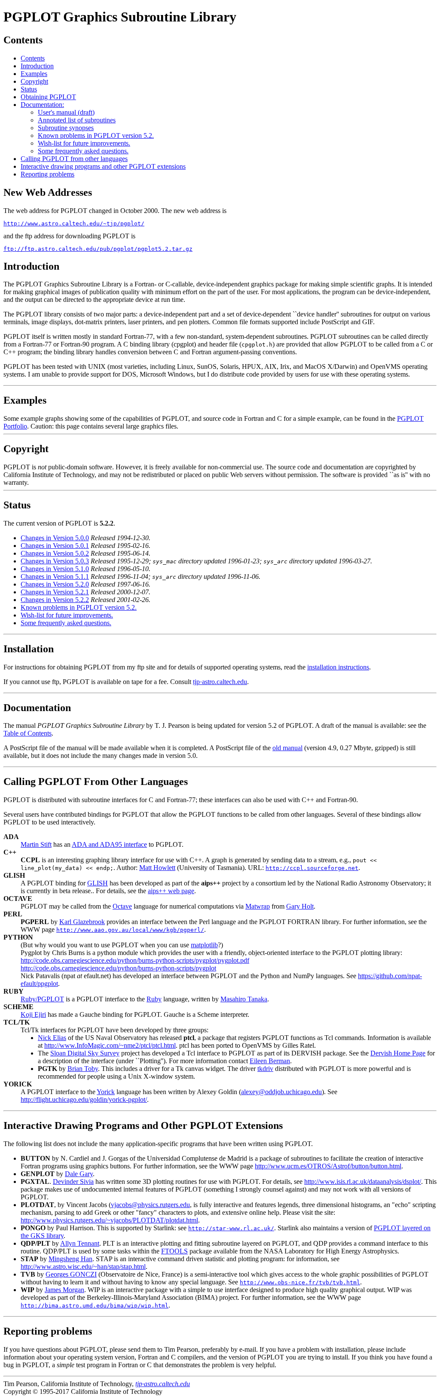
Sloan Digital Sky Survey (84, 1053)
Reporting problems (47, 174)
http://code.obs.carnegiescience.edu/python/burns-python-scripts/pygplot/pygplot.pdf (135, 960)
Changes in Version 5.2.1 (55, 592)
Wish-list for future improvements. (84, 143)
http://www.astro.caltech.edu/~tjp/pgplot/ (73, 223)
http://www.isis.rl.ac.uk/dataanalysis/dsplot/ (362, 1181)
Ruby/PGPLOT (42, 999)
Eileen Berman (270, 1060)
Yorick (106, 1091)
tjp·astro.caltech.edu (220, 681)
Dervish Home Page (397, 1053)
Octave (122, 906)
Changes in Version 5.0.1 (55, 545)
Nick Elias (52, 1037)
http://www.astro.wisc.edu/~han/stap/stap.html (83, 1266)
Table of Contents (27, 733)
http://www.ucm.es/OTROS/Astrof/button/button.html (328, 1166)
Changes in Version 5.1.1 (55, 576)
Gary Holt (300, 906)
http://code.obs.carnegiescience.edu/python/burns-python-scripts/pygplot (118, 968)
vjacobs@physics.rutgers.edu (150, 1204)
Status (29, 89)
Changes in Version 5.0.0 (55, 537)
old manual (287, 747)
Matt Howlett (157, 867)
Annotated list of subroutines (77, 120)
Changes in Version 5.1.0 (55, 568)
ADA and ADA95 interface (109, 844)
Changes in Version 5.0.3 (55, 561)
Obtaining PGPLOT (48, 96)
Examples (34, 73)
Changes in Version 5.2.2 (55, 599)
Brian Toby (82, 1068)
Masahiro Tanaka (243, 999)
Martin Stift (36, 844)
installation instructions (338, 667)
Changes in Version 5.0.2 (55, 553)
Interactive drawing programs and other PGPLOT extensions (103, 166)
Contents (33, 58)
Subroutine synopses (66, 127)
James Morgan (64, 1289)
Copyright (34, 81)
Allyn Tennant (79, 1243)
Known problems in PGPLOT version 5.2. (96, 135)
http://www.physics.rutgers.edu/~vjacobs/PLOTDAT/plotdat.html (109, 1220)
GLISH (97, 883)
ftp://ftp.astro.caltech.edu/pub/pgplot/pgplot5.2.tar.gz (97, 249)
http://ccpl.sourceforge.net (312, 868)
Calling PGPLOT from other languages (74, 158)
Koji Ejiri (33, 1014)
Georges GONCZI (71, 1274)
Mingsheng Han (70, 1258)
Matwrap (257, 906)
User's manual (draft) (66, 112)
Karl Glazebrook (82, 921)
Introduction (37, 66)
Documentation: (42, 104)
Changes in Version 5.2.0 (55, 584)
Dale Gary (79, 1173)
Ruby (154, 999)
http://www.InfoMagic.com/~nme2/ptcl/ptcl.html (110, 1045)
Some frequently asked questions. (83, 151)
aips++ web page (171, 890)
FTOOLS (174, 1251)
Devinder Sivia (73, 1181)
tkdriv (265, 1068)
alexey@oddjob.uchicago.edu (281, 1091)
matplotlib (204, 945)
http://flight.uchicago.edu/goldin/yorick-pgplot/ (84, 1099)
